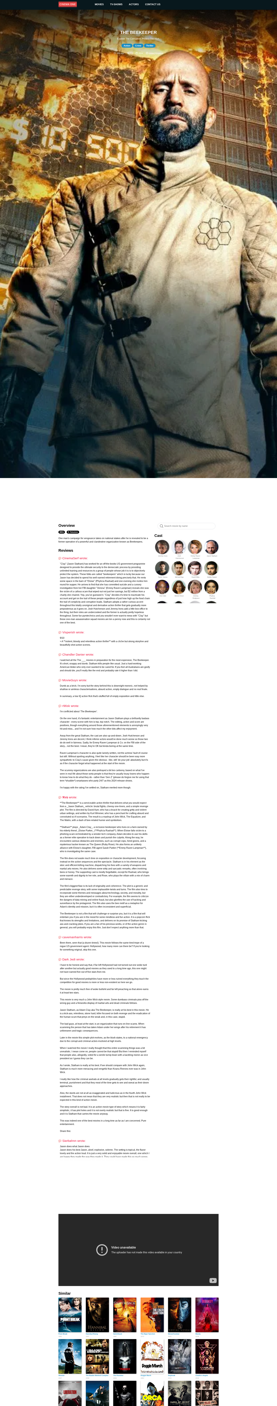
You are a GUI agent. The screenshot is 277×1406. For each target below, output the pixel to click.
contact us (152, 4)
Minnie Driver (179, 596)
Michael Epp (179, 577)
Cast (158, 535)
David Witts (196, 577)
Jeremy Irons (162, 556)
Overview (66, 525)
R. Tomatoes (73, 532)
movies (99, 4)
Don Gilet (163, 596)
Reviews (65, 550)
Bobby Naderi (212, 577)
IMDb (62, 532)
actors (134, 4)
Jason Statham (212, 556)
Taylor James (162, 577)
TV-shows (116, 4)
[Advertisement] (138, 499)
